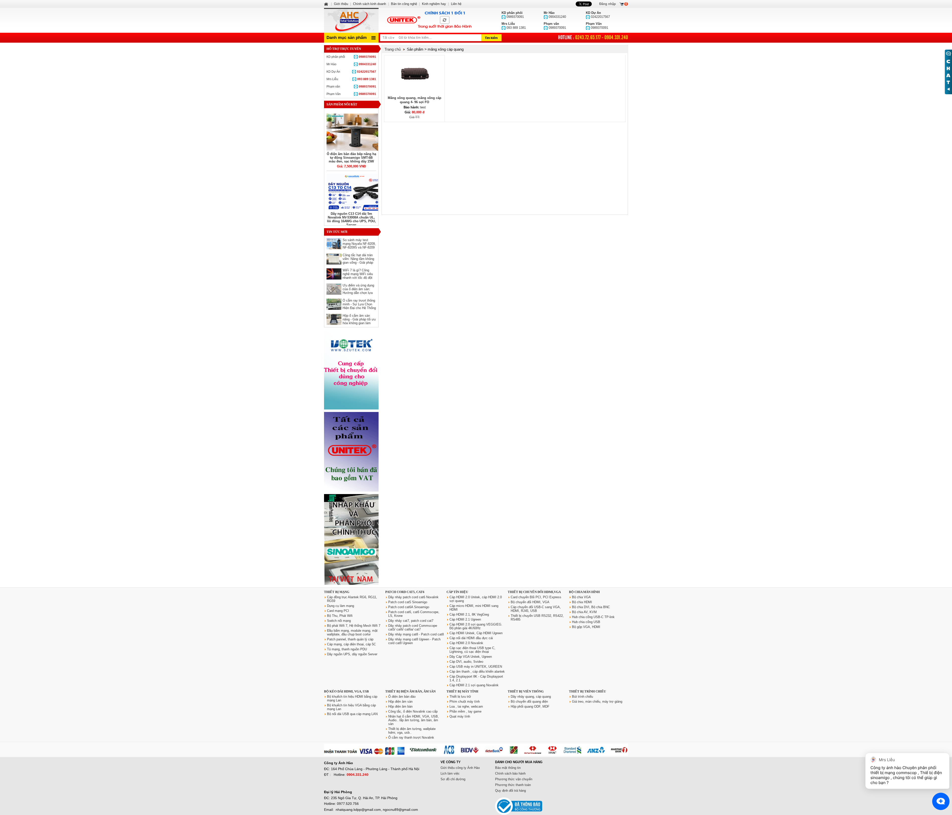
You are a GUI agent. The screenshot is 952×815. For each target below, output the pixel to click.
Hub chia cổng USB (586, 622)
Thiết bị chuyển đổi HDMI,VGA (534, 592)
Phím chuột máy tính (464, 701)
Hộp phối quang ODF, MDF (530, 706)
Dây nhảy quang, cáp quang (531, 696)
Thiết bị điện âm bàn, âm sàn (410, 691)
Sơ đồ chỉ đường (453, 779)
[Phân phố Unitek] (429, 20)
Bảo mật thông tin (508, 768)
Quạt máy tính (459, 716)
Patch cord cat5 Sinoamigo (407, 602)
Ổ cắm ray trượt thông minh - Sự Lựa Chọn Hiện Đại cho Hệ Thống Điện (359, 306)
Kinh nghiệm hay (434, 4)
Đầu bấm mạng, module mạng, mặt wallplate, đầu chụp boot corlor (352, 632)
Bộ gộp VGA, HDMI (586, 627)
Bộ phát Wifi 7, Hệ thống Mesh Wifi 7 (353, 625)
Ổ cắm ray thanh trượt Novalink (411, 737)
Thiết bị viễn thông (526, 691)
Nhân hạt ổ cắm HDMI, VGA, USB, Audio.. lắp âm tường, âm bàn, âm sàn (413, 720)
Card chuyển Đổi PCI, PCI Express (536, 597)
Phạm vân (351, 86)
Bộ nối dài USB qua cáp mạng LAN (352, 714)
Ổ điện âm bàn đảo (402, 696)
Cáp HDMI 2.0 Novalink (466, 643)
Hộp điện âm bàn (400, 706)
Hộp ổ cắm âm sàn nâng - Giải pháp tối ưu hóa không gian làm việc (359, 321)
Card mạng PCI (338, 611)
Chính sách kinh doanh (369, 4)
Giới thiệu (341, 4)
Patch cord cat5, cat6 (404, 592)
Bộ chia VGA (581, 597)
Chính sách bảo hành (510, 773)
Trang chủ (393, 49)
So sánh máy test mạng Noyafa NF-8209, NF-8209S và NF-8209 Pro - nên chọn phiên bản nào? (359, 247)
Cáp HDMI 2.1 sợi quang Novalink (474, 685)
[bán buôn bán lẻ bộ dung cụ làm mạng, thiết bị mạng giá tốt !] (476, 754)
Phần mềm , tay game (465, 711)
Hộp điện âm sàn (400, 701)
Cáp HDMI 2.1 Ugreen (465, 619)
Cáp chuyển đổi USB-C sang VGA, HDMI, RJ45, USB (536, 609)
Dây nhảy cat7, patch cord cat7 (410, 621)
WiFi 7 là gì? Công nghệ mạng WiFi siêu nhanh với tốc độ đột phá (358, 275)
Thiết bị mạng (336, 592)
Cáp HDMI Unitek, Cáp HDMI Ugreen (476, 633)
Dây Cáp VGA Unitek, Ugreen (470, 656)
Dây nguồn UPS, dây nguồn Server (352, 654)
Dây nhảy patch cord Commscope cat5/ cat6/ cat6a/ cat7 (412, 627)
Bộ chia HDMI (582, 602)
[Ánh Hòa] (326, 4)
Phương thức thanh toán (513, 785)
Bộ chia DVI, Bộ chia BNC (591, 607)
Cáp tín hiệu (457, 592)
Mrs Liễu (351, 79)
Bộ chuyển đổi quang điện (529, 701)
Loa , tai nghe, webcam (466, 706)
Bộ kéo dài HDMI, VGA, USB (346, 691)
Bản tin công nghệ (404, 4)
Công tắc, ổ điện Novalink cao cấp (413, 711)
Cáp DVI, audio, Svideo (466, 661)
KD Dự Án (351, 71)
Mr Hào (351, 64)
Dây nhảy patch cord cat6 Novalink (413, 597)
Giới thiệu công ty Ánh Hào (460, 768)
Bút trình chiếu (582, 696)
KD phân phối (351, 57)
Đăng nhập (607, 4)
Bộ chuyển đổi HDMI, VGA (530, 602)
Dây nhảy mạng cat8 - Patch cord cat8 (416, 634)
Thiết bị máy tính (462, 691)
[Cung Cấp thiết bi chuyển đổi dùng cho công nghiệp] (351, 408)
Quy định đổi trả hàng (510, 790)
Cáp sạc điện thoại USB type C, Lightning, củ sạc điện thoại (472, 650)
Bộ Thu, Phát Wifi (340, 616)
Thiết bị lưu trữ (460, 696)
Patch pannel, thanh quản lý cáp (350, 639)
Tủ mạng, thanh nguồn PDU (347, 649)
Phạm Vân (351, 94)
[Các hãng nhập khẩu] (351, 490)
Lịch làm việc (450, 773)
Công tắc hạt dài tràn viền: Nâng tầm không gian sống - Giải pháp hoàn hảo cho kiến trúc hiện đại (359, 262)
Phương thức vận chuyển (513, 779)
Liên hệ (456, 4)
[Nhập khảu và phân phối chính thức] (351, 584)
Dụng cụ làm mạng (340, 606)
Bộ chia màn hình (584, 592)
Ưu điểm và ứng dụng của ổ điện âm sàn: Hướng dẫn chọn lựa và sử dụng (358, 290)
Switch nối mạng (339, 621)
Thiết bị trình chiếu (587, 691)
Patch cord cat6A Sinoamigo (408, 607)
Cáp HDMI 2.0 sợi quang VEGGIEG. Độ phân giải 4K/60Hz (475, 626)
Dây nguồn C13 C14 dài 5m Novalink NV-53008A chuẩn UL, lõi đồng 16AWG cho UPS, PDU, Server (351, 219)
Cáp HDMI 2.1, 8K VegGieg (469, 614)
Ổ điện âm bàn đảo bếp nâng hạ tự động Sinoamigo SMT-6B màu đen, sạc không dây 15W (351, 157)
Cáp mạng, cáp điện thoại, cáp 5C (351, 644)
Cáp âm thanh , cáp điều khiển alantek (477, 671)
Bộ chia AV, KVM (584, 612)
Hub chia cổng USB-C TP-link (593, 617)
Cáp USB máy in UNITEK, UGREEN (475, 666)
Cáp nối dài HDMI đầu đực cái (471, 638)
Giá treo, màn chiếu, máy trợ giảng (597, 701)
